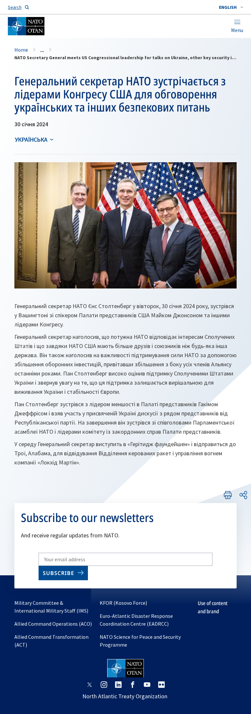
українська (31, 139)
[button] (231, 7)
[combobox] (231, 7)
